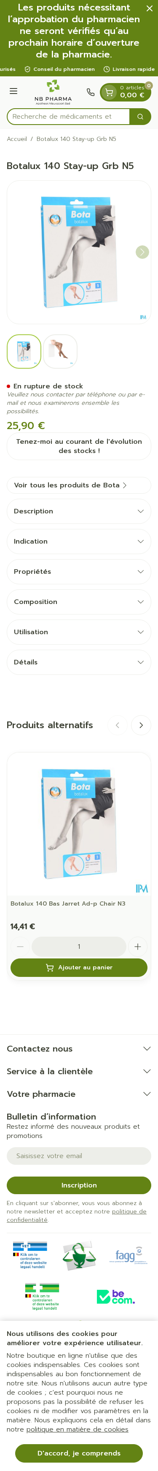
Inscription (79, 1185)
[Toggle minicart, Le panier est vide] (109, 92)
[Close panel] (149, 8)
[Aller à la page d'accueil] (53, 92)
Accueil (17, 139)
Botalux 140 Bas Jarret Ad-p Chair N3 (68, 903)
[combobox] (68, 116)
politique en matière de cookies (78, 1429)
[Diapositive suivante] (141, 725)
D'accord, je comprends (79, 1453)
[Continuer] (142, 252)
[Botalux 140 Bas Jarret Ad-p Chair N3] (79, 824)
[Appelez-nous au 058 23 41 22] (90, 92)
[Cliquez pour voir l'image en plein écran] (79, 252)
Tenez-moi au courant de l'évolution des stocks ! (79, 446)
